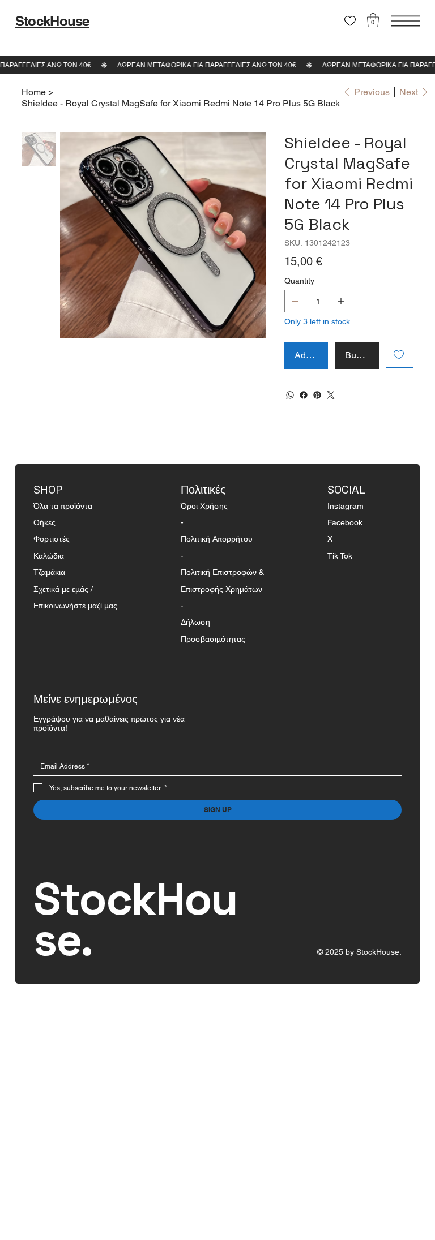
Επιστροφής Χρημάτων (221, 589)
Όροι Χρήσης (204, 505)
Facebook (344, 522)
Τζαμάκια (49, 572)
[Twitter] (330, 395)
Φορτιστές (51, 538)
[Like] (350, 20)
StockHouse (52, 21)
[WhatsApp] (290, 395)
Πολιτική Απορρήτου (217, 538)
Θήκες (44, 522)
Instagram (345, 505)
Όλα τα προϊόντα (62, 505)
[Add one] (341, 301)
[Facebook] (303, 395)
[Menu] (405, 21)
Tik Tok (339, 555)
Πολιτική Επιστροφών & (223, 572)
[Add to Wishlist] (399, 355)
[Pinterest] (317, 395)
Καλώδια (48, 555)
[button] (373, 20)
